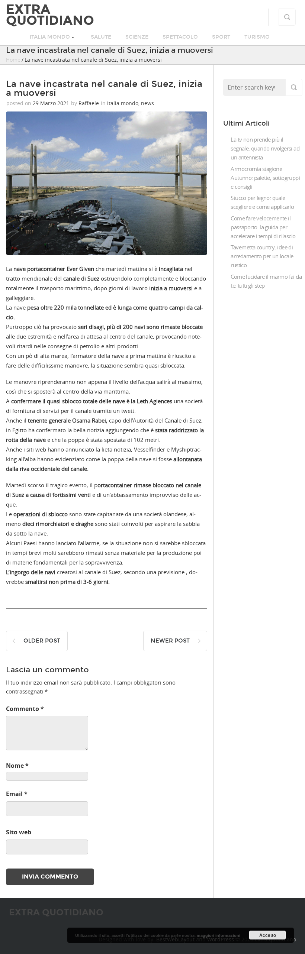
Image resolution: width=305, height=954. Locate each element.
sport (221, 37)
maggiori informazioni (218, 935)
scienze (136, 37)
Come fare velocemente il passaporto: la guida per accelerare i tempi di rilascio (263, 227)
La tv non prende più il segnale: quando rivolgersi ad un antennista (265, 148)
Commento (25, 709)
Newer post (170, 640)
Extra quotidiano (50, 14)
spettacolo (180, 37)
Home (13, 59)
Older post (41, 640)
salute (101, 37)
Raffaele (88, 103)
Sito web (18, 832)
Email (17, 794)
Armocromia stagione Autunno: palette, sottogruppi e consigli (265, 177)
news (147, 103)
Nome (17, 765)
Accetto (267, 935)
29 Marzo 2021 (51, 103)
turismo (257, 37)
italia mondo (50, 37)
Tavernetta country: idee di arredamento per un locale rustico (262, 256)
